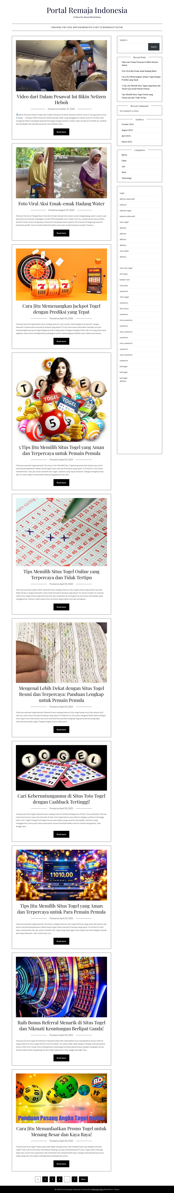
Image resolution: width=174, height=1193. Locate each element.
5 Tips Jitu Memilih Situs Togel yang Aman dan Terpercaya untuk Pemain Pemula (61, 450)
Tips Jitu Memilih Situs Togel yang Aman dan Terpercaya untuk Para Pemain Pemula (61, 909)
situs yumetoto (126, 320)
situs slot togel (126, 268)
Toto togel (124, 297)
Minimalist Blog (98, 1189)
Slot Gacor (124, 308)
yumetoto (124, 291)
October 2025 (128, 124)
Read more (61, 132)
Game (124, 160)
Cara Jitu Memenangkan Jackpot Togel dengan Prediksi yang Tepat (61, 309)
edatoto (123, 205)
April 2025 (126, 136)
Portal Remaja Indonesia (87, 10)
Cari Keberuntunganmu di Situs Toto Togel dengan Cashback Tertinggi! (61, 799)
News (124, 172)
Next (83, 1179)
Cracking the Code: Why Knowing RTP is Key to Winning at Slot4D (87, 27)
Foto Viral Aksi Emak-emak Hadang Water (61, 203)
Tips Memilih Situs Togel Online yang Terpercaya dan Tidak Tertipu (61, 574)
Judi (123, 166)
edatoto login (125, 210)
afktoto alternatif (127, 199)
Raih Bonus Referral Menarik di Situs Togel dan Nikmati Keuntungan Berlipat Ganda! (61, 1025)
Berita (124, 155)
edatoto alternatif (127, 216)
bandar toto (125, 279)
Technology (127, 178)
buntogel (123, 366)
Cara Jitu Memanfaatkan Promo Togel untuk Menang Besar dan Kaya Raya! (61, 1131)
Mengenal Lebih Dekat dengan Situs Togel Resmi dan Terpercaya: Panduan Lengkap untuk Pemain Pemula (61, 694)
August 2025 (127, 130)
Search (123, 40)
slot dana (124, 274)
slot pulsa (124, 285)
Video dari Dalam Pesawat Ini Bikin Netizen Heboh (61, 99)
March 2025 (127, 142)
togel (122, 193)
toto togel (124, 222)
